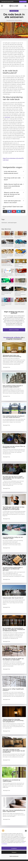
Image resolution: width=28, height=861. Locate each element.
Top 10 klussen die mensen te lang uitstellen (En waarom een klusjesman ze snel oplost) (13, 508)
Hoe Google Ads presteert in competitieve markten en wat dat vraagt (7, 275)
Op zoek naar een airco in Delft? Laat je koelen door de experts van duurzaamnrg (13, 478)
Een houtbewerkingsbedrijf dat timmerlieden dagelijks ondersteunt (7, 256)
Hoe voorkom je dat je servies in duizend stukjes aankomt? (13, 386)
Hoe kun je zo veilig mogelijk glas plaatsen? (13, 689)
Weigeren (14, 852)
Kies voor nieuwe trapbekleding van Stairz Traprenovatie (14, 810)
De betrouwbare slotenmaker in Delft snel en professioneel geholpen (13, 569)
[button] (26, 831)
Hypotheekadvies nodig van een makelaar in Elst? (13, 538)
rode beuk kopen (12, 222)
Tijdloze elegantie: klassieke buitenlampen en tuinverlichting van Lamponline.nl (13, 720)
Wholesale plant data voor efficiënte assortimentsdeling (12, 356)
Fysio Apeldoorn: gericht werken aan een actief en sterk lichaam (20, 246)
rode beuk (7, 117)
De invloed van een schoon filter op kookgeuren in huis (14, 447)
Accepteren (14, 848)
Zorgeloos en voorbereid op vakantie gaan (11, 780)
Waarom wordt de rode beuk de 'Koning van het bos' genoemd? (14, 194)
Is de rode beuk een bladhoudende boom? (14, 172)
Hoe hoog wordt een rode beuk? (14, 178)
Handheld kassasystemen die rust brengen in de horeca (6, 293)
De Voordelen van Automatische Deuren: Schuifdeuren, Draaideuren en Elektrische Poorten (14, 629)
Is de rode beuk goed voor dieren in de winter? (14, 201)
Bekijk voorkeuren (14, 856)
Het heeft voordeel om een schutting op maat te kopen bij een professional (14, 751)
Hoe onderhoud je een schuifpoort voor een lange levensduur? (13, 416)
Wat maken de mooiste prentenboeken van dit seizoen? (6, 304)
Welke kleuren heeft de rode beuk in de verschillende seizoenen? (14, 186)
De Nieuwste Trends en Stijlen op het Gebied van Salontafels (13, 659)
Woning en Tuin (14, 10)
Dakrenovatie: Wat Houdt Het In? (13, 598)
